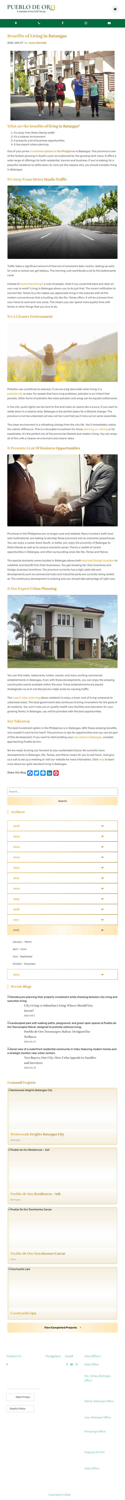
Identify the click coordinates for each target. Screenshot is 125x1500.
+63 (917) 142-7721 (94, 1421)
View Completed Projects (60, 1327)
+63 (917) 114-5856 (95, 1410)
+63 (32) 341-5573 (94, 1477)
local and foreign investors (98, 560)
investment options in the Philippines (52, 151)
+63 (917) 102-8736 (95, 1461)
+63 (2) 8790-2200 (95, 1369)
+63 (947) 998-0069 (96, 1394)
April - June (19, 949)
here (101, 759)
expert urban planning (26, 697)
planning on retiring (95, 429)
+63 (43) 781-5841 (94, 1389)
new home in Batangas (88, 737)
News (48, 1368)
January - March (22, 941)
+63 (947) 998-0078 (96, 1440)
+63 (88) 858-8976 (95, 1456)
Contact (50, 1400)
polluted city (15, 393)
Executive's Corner (52, 1376)
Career (49, 1396)
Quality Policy (17, 1408)
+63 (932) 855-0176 (95, 1445)
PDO (73, 1494)
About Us (51, 1364)
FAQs (48, 1387)
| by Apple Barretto (34, 42)
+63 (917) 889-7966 (95, 1482)
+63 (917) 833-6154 (95, 1436)
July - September (23, 956)
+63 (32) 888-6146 (95, 1472)
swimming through (31, 283)
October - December (24, 963)
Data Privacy (23, 1397)
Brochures (51, 1391)
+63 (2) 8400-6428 (95, 1405)
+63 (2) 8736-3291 (95, 1385)
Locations (51, 1382)
